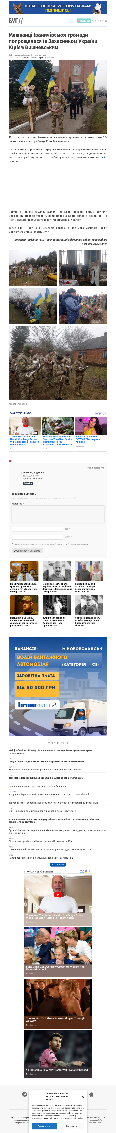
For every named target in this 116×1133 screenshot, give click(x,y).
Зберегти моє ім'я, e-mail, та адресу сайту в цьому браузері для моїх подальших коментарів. (52, 544)
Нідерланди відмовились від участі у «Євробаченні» (37, 786)
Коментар (18, 503)
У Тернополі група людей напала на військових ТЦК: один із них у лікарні (49, 794)
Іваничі (26, 58)
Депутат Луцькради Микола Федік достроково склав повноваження (46, 761)
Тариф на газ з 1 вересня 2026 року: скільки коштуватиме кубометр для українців (53, 802)
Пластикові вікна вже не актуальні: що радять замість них (41, 857)
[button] (82, 1096)
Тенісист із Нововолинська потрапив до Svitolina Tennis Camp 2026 (46, 778)
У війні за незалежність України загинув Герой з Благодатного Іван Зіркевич (88, 622)
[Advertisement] (57, 188)
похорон (39, 58)
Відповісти (28, 483)
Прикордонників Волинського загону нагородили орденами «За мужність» (50, 849)
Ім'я (67, 528)
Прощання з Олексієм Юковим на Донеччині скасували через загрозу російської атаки (23, 622)
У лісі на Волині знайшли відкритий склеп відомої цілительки (42, 811)
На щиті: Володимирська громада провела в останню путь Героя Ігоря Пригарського (23, 588)
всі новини (58, 864)
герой (33, 58)
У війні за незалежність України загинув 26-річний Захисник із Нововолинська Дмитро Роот (57, 588)
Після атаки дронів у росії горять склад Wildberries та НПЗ (40, 841)
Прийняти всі (44, 1126)
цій (75, 1118)
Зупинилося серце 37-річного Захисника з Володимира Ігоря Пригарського (54, 622)
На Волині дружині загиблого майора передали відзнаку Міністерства (85, 588)
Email (68, 536)
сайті (104, 157)
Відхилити (71, 1126)
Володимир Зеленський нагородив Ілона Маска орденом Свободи (45, 769)
